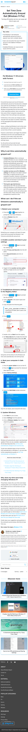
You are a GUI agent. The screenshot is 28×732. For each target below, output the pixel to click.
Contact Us (3, 672)
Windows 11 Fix (18, 527)
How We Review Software (7, 690)
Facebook (7, 662)
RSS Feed (3, 714)
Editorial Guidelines (5, 682)
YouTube (14, 662)
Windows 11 (3, 6)
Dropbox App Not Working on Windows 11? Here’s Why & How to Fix (14, 615)
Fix (1, 699)
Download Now (14, 94)
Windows (3, 707)
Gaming (3, 705)
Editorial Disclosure (5, 684)
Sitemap (3, 717)
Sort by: (17, 572)
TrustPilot (16, 98)
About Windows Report (6, 670)
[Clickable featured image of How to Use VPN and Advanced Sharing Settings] (14, 644)
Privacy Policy (4, 720)
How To (8, 6)
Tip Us (2, 675)
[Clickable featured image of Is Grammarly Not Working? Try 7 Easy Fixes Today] (14, 625)
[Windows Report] (9, 2)
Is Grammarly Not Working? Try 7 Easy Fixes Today (14, 633)
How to (2, 702)
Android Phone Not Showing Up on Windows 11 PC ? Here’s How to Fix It (14, 596)
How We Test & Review (6, 687)
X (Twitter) (11, 662)
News (2, 697)
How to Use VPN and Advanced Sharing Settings (14, 652)
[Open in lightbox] (15, 224)
